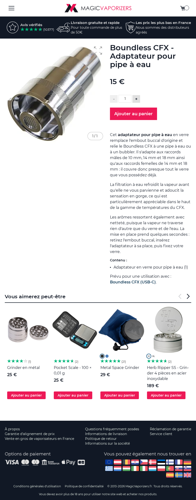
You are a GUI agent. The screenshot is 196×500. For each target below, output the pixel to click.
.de (187, 462)
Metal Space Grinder (119, 367)
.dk (152, 462)
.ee (161, 462)
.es (170, 474)
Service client (161, 434)
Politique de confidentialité (84, 486)
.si (187, 468)
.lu (152, 468)
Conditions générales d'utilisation (37, 486)
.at (117, 462)
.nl (117, 468)
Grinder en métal (23, 367)
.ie (135, 468)
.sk (179, 468)
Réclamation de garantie (170, 429)
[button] (98, 50)
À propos (12, 429)
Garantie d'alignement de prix (29, 434)
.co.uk (187, 474)
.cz (144, 462)
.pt (170, 468)
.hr (135, 462)
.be (126, 462)
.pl (161, 468)
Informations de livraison (106, 434)
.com (109, 462)
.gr (109, 468)
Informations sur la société (107, 443)
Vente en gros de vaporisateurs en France (39, 439)
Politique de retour (101, 439)
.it (144, 468)
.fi (170, 462)
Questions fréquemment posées (112, 429)
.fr (179, 462)
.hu (126, 468)
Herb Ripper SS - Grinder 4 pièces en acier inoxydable (168, 373)
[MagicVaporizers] (98, 8)
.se (179, 474)
